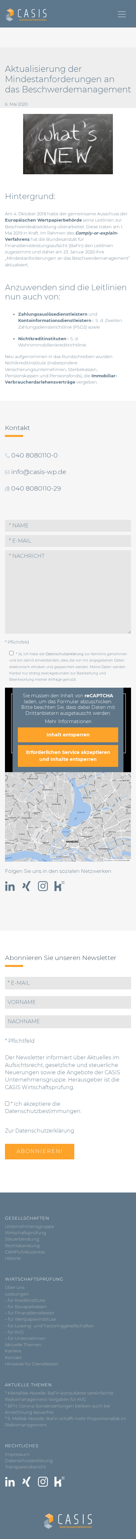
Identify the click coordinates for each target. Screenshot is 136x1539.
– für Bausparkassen (26, 1306)
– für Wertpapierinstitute (30, 1319)
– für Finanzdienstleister (29, 1312)
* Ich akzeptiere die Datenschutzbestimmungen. (43, 1107)
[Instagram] (43, 886)
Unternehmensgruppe (29, 1226)
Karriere (13, 1351)
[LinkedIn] (10, 886)
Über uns (14, 1287)
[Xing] (26, 886)
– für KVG (14, 1332)
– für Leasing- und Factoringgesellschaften (49, 1325)
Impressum (17, 1454)
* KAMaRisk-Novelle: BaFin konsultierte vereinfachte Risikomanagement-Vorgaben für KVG (59, 1396)
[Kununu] (59, 886)
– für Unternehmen (25, 1338)
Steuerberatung (22, 1239)
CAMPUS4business (25, 1251)
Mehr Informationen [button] (68, 721)
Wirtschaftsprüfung (25, 1232)
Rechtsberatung (22, 1245)
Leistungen (17, 1294)
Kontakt (13, 1357)
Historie (13, 1258)
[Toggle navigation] (122, 14)
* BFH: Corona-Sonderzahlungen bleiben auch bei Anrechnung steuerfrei (57, 1409)
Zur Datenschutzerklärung (39, 1131)
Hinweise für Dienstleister (31, 1363)
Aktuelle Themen (23, 1344)
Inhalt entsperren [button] (68, 735)
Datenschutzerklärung (65, 654)
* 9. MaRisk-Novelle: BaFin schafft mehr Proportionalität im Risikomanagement (65, 1421)
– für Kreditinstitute (25, 1300)
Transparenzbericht (25, 1466)
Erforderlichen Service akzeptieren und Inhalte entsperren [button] (68, 755)
